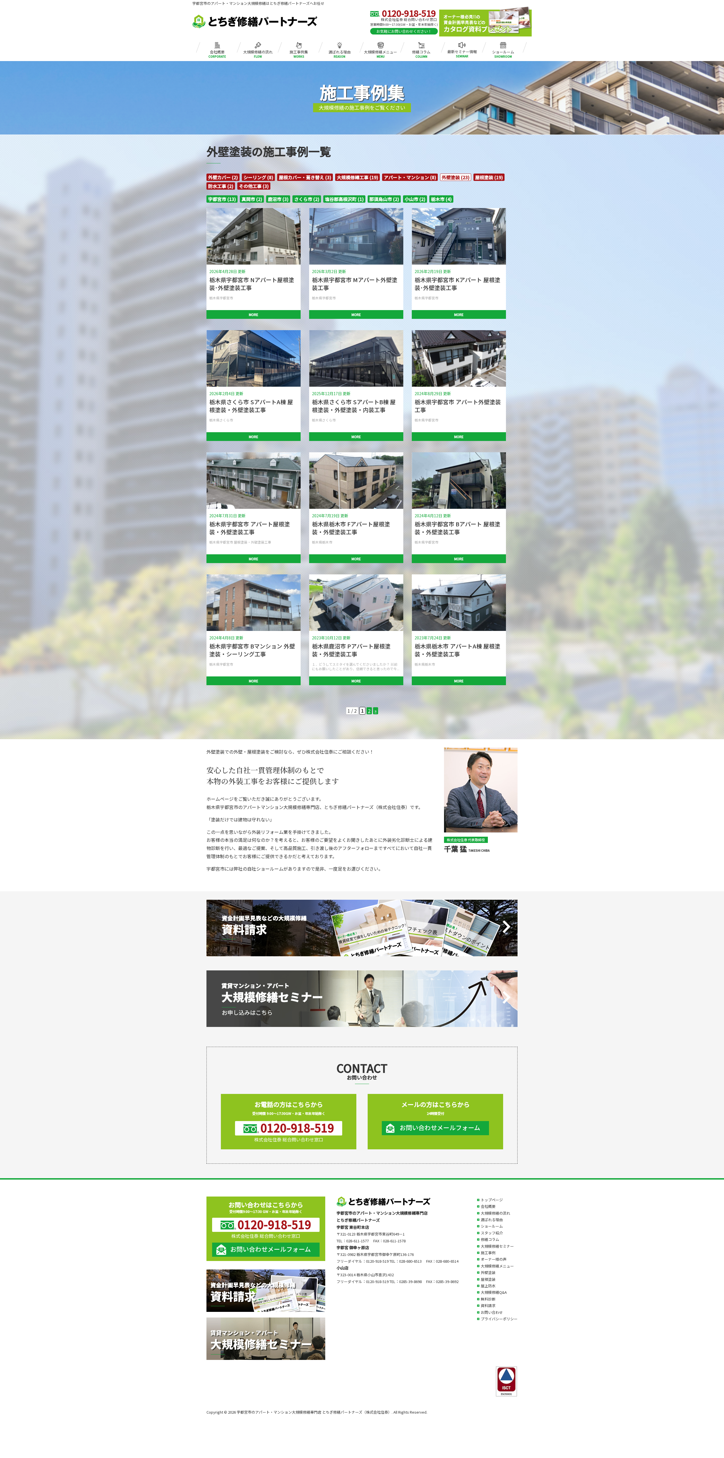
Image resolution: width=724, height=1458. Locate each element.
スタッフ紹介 (492, 1233)
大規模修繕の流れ (258, 51)
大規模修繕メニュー (380, 51)
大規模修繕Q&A (494, 1292)
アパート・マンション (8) (410, 177)
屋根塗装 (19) (489, 177)
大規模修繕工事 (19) (357, 177)
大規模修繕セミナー (497, 1246)
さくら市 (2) (306, 199)
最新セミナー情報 (462, 51)
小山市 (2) (415, 199)
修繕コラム (421, 51)
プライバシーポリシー (499, 1318)
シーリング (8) (258, 177)
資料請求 (488, 1305)
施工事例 (488, 1252)
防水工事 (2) (220, 186)
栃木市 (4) (441, 199)
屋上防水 (488, 1285)
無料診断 (488, 1299)
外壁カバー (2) (223, 177)
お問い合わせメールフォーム (440, 1127)
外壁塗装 (488, 1272)
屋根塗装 (488, 1279)
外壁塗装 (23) (455, 177)
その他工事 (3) (254, 186)
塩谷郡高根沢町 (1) (344, 199)
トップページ (492, 1199)
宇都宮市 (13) (222, 199)
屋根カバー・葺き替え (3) (305, 177)
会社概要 (217, 51)
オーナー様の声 (494, 1259)
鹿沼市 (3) (278, 199)
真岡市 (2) (252, 199)
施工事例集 (299, 51)
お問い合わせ (492, 1312)
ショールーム (503, 51)
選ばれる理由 (340, 51)
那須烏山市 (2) (384, 199)
